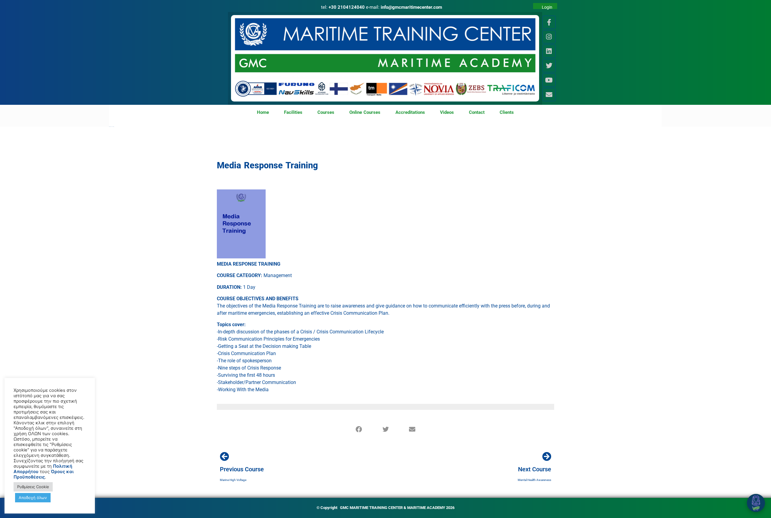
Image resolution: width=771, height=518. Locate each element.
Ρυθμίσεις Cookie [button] (33, 486)
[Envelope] (549, 94)
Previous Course (242, 469)
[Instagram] (549, 36)
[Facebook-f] (549, 22)
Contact (477, 112)
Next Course (534, 469)
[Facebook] (359, 429)
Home (263, 112)
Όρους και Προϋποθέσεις (43, 474)
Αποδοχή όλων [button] (33, 497)
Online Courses (365, 112)
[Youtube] (549, 80)
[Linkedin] (549, 51)
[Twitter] (549, 65)
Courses (325, 112)
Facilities (293, 112)
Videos (447, 112)
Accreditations (410, 112)
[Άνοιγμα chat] (756, 503)
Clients (507, 112)
